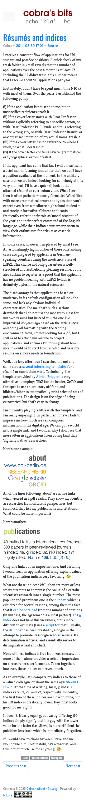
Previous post (16, 765)
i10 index (16, 630)
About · (42, 788)
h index (60, 599)
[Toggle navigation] (9, 16)
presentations (40, 758)
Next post (73, 765)
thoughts (56, 758)
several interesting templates (44, 366)
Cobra (30, 788)
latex (25, 758)
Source (52, 45)
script (50, 625)
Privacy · (54, 788)
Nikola (7, 795)
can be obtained (25, 609)
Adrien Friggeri (48, 376)
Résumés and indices (34, 37)
